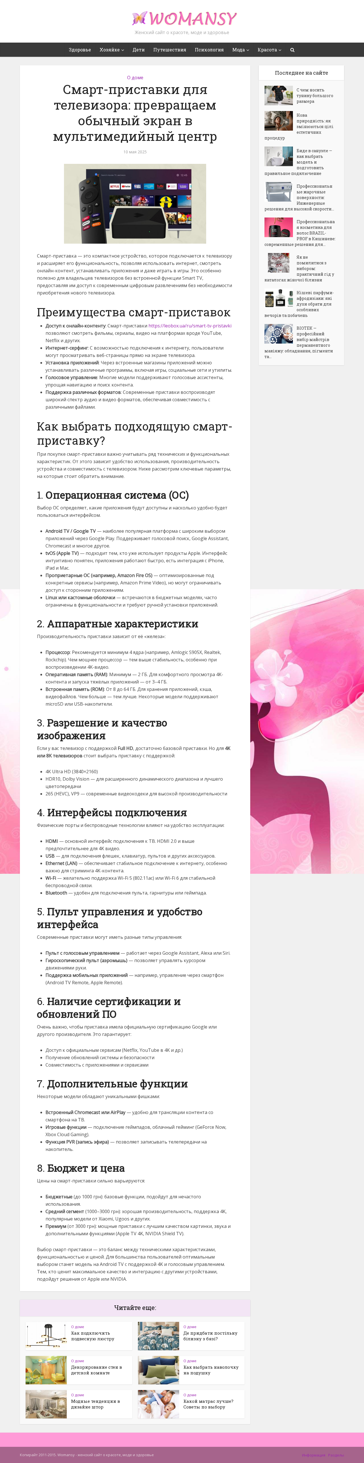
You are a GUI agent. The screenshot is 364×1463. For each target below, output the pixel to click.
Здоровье (80, 50)
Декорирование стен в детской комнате (96, 1370)
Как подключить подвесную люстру (92, 1335)
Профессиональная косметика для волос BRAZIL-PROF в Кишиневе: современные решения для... (300, 233)
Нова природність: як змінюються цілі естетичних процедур (299, 126)
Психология (209, 50)
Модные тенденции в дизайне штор (95, 1404)
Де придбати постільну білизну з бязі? (210, 1335)
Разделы (336, 1455)
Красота (267, 50)
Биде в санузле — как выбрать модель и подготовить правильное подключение (298, 162)
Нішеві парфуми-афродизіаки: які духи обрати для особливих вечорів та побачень (299, 304)
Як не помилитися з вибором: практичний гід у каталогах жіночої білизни (299, 268)
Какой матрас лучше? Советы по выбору (208, 1404)
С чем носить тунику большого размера (315, 95)
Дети (139, 50)
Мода (238, 50)
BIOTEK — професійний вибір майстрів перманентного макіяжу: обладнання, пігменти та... (298, 342)
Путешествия (169, 50)
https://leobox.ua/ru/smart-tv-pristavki (189, 326)
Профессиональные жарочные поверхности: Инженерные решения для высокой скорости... (299, 197)
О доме (135, 77)
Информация (313, 1455)
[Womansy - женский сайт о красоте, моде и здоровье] (182, 16)
